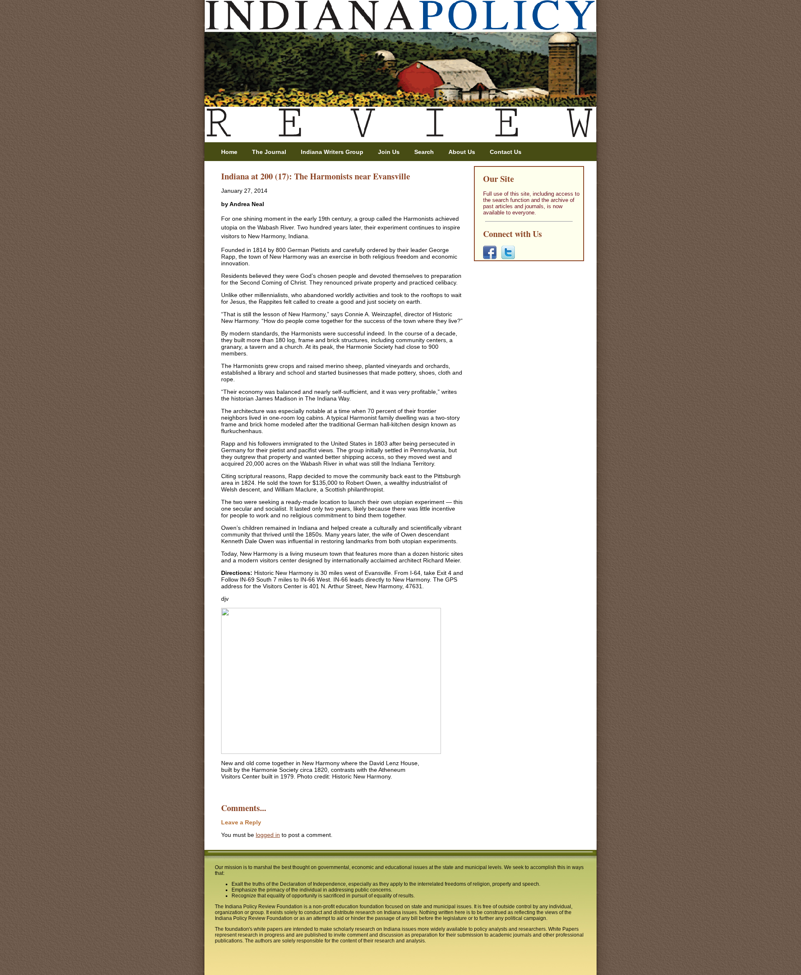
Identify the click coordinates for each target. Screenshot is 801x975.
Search (424, 152)
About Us (461, 152)
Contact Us (505, 152)
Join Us (389, 152)
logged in (268, 834)
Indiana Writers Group (332, 152)
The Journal (269, 152)
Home (229, 152)
